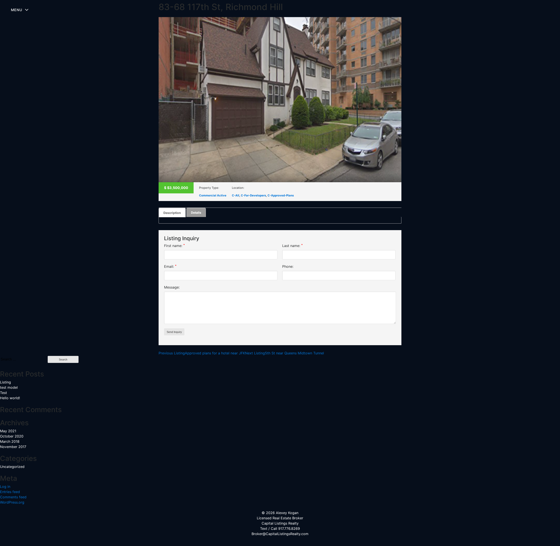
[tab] (172, 212)
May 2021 (8, 431)
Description (172, 213)
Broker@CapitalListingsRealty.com (280, 534)
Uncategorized (12, 466)
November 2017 (13, 446)
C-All (235, 195)
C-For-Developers (253, 195)
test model (9, 387)
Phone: (287, 266)
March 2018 (9, 441)
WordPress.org (12, 502)
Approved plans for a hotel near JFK (202, 353)
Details (196, 212)
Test (3, 392)
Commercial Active (212, 195)
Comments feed (13, 497)
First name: (174, 245)
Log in (5, 486)
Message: (172, 287)
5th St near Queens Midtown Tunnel (284, 353)
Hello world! (10, 398)
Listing (5, 382)
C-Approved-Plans (281, 195)
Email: (170, 266)
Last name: (292, 245)
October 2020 (11, 436)
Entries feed (10, 492)
